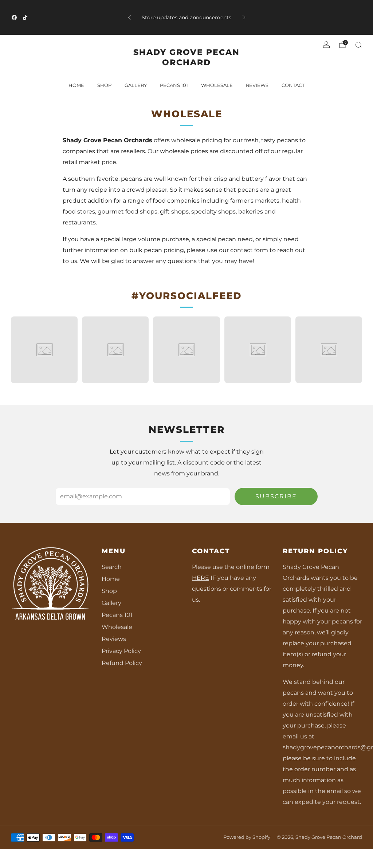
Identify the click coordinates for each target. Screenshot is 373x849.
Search (112, 566)
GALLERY (136, 85)
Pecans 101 (117, 614)
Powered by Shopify (246, 837)
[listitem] (186, 17)
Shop (109, 590)
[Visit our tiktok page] (25, 17)
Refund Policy (122, 662)
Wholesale (117, 626)
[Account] (326, 44)
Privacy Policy (121, 650)
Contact (293, 85)
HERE (200, 577)
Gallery (111, 602)
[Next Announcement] (244, 17)
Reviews (114, 638)
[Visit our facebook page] (14, 17)
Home (76, 85)
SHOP (104, 85)
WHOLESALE (217, 85)
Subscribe (276, 496)
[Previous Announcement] (129, 17)
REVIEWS (257, 85)
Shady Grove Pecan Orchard (186, 57)
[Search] (358, 44)
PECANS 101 (174, 85)
